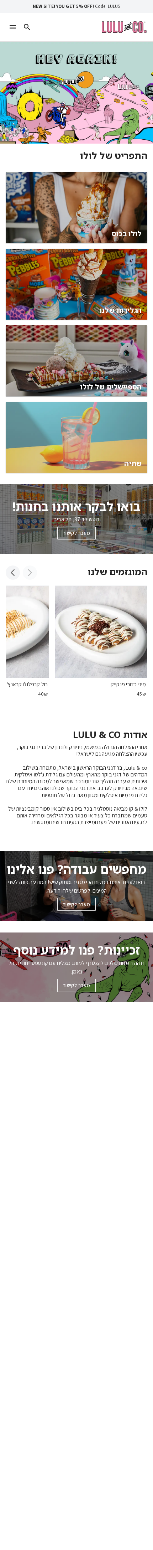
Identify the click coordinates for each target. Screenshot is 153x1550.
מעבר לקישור (76, 533)
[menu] (13, 27)
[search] (27, 27)
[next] (13, 572)
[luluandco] (124, 26)
